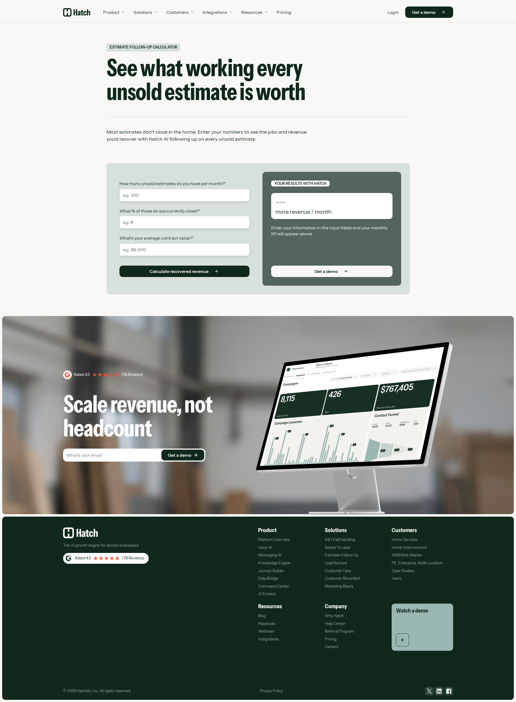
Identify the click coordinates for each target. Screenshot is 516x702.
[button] (114, 12)
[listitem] (429, 691)
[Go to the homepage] (80, 532)
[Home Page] (76, 12)
